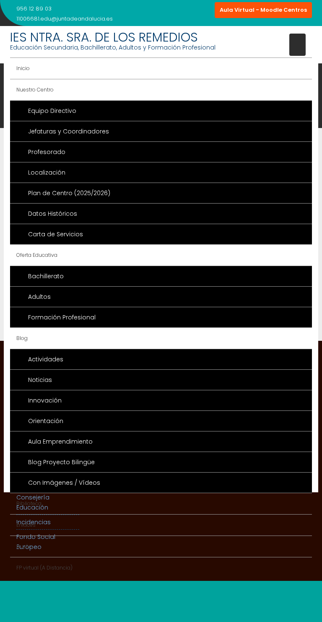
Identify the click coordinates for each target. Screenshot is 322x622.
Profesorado (46, 152)
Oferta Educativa (36, 255)
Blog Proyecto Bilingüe (61, 462)
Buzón (24, 546)
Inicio (23, 68)
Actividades (45, 359)
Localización (46, 172)
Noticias (40, 380)
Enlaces (26, 524)
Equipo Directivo (52, 111)
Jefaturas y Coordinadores (68, 131)
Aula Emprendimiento (60, 441)
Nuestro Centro (35, 89)
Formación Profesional (62, 317)
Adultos (39, 297)
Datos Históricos (52, 213)
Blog (22, 338)
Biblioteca (29, 503)
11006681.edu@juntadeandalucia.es (64, 19)
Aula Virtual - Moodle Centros (263, 10)
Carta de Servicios (55, 234)
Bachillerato (46, 276)
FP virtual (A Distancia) (44, 567)
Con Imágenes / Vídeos (64, 482)
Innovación (45, 400)
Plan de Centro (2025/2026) (69, 193)
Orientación (45, 421)
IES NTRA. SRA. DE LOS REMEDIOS (104, 37)
